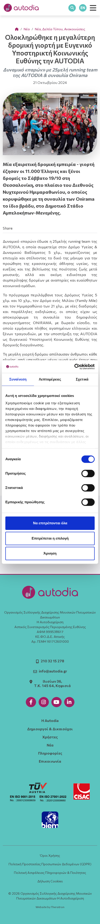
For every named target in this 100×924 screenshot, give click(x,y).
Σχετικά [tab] (82, 379)
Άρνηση (50, 553)
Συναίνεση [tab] (18, 379)
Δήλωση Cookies (50, 881)
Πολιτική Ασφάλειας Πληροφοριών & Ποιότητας (50, 873)
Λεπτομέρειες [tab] (50, 379)
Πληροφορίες (50, 753)
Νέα (27, 29)
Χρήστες (50, 737)
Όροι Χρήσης (50, 855)
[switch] (88, 473)
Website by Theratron (50, 907)
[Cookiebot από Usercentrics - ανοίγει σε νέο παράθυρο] (74, 367)
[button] (93, 8)
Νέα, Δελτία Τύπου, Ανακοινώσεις (60, 29)
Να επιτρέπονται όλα (50, 523)
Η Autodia (50, 720)
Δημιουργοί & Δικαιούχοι (50, 729)
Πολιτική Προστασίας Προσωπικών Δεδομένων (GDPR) (50, 864)
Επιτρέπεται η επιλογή (50, 538)
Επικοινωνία (50, 761)
